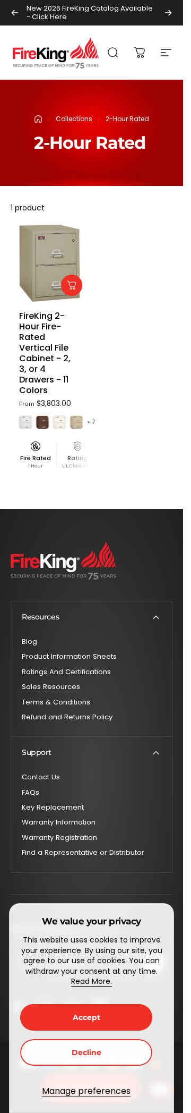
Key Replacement (53, 807)
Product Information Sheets (69, 656)
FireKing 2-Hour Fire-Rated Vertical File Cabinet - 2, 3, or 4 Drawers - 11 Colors (45, 353)
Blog (29, 642)
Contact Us (41, 777)
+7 (91, 422)
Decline (86, 1052)
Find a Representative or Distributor (83, 852)
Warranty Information (59, 822)
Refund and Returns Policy (67, 717)
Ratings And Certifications (66, 672)
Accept (86, 1017)
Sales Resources (51, 687)
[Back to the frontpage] (38, 119)
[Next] (168, 13)
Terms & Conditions (56, 702)
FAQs (30, 792)
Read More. (91, 981)
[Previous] (15, 13)
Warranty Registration (59, 838)
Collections (74, 118)
